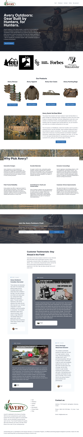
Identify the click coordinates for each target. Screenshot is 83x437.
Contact (66, 3)
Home (70, 3)
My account (76, 3)
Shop (33, 411)
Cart (56, 3)
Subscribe (56, 232)
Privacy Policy (35, 409)
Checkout (60, 3)
